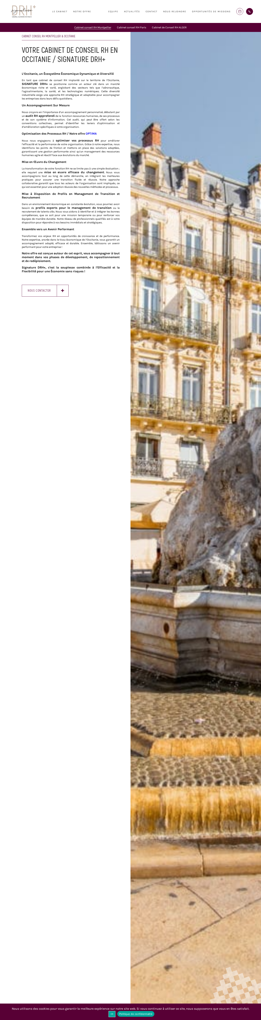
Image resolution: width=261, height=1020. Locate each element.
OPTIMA (91, 133)
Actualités (132, 11)
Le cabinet (59, 11)
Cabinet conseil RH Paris (131, 27)
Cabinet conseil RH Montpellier (92, 27)
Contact (151, 11)
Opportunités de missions (211, 11)
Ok (112, 1014)
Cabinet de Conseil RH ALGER (169, 27)
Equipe (113, 11)
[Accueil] (23, 17)
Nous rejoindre (174, 11)
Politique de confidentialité (135, 1013)
